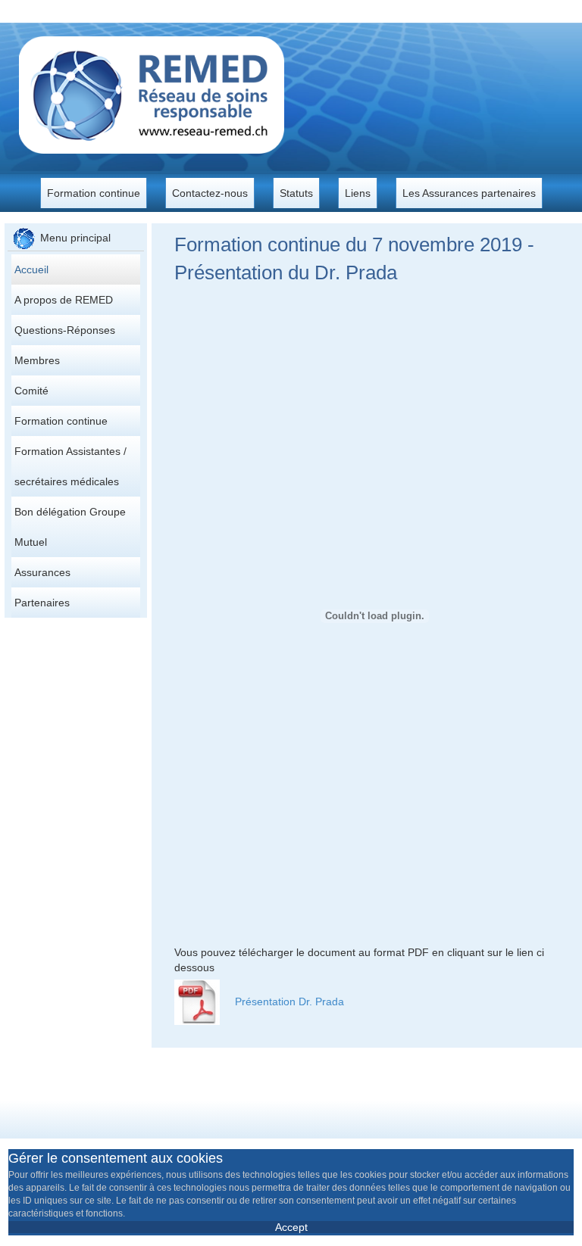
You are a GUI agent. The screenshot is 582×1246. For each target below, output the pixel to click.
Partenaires (42, 603)
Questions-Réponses (64, 330)
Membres (37, 360)
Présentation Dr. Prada (289, 1001)
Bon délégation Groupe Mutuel (70, 527)
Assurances (42, 572)
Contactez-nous (210, 193)
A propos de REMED (63, 300)
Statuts (296, 193)
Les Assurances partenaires (469, 193)
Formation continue (93, 193)
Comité (31, 391)
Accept (291, 1227)
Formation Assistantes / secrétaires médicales (70, 466)
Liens (358, 193)
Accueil (31, 269)
